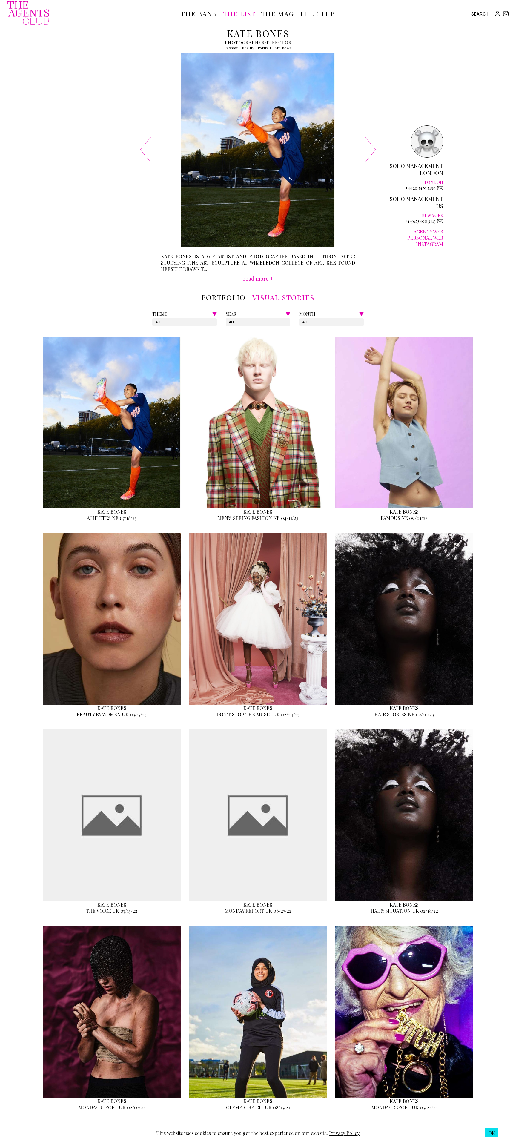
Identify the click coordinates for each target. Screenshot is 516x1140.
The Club (317, 13)
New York (432, 215)
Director (279, 42)
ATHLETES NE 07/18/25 (112, 518)
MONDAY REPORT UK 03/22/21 (404, 1107)
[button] (497, 13)
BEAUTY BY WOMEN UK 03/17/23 (112, 714)
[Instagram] (506, 14)
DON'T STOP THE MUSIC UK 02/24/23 (258, 714)
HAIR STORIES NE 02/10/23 (404, 714)
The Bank (199, 13)
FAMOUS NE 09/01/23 (404, 518)
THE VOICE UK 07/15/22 (111, 911)
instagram (429, 244)
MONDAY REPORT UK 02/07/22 (111, 1107)
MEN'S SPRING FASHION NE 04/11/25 (257, 518)
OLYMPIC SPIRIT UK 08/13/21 (258, 1107)
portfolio (223, 297)
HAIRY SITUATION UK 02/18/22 (404, 911)
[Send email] (440, 188)
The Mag (277, 13)
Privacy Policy (344, 1133)
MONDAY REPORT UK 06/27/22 (258, 911)
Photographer (245, 42)
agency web (428, 231)
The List (239, 13)
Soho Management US (416, 202)
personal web (425, 238)
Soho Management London (416, 169)
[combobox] (155, 322)
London (434, 182)
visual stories (283, 297)
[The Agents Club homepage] (28, 13)
